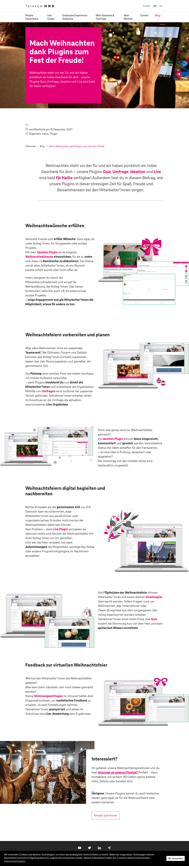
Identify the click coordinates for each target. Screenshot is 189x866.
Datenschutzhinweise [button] (14, 861)
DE (155, 6)
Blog (157, 15)
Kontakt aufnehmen (105, 815)
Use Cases (50, 17)
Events (144, 15)
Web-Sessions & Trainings (105, 17)
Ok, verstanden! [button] (175, 858)
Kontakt (146, 6)
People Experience (31, 17)
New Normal (128, 17)
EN (161, 6)
